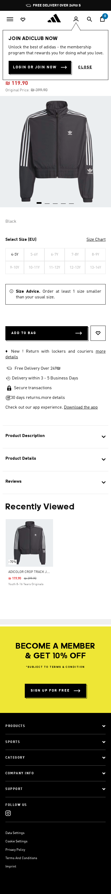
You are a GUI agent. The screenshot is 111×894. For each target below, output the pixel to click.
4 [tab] (63, 201)
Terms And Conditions (21, 858)
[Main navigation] (10, 18)
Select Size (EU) (20, 240)
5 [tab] (71, 201)
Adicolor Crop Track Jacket (32, 572)
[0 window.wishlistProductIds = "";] (22, 19)
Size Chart (96, 240)
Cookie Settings (16, 841)
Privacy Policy (15, 850)
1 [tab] (39, 201)
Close (85, 67)
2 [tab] (47, 201)
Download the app (81, 407)
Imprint (10, 866)
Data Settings (15, 833)
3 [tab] (55, 201)
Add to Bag (23, 333)
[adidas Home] (55, 18)
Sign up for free (50, 690)
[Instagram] (8, 813)
